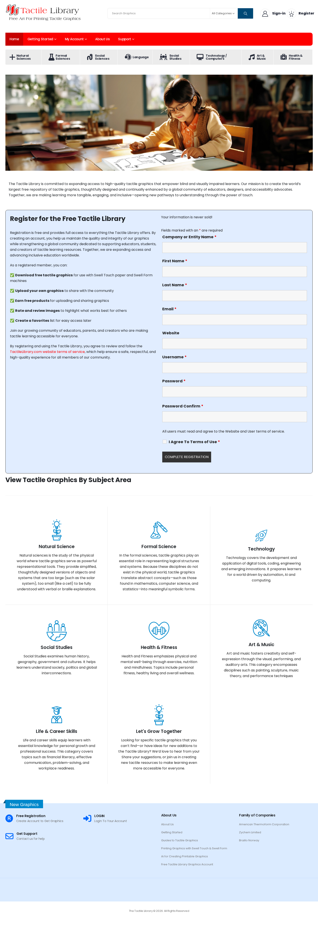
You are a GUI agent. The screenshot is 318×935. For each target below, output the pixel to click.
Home (14, 39)
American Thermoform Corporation (264, 824)
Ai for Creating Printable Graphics (184, 856)
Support (124, 39)
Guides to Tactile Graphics (179, 840)
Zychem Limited (250, 832)
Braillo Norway (249, 840)
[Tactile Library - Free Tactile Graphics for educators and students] (43, 12)
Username (174, 357)
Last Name (174, 285)
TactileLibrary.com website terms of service (47, 351)
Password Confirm (182, 406)
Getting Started (40, 39)
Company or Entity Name (189, 237)
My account (74, 39)
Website (170, 333)
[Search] (245, 13)
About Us (102, 39)
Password (174, 381)
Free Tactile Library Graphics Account (187, 864)
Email (169, 309)
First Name (174, 261)
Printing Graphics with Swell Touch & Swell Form (194, 848)
